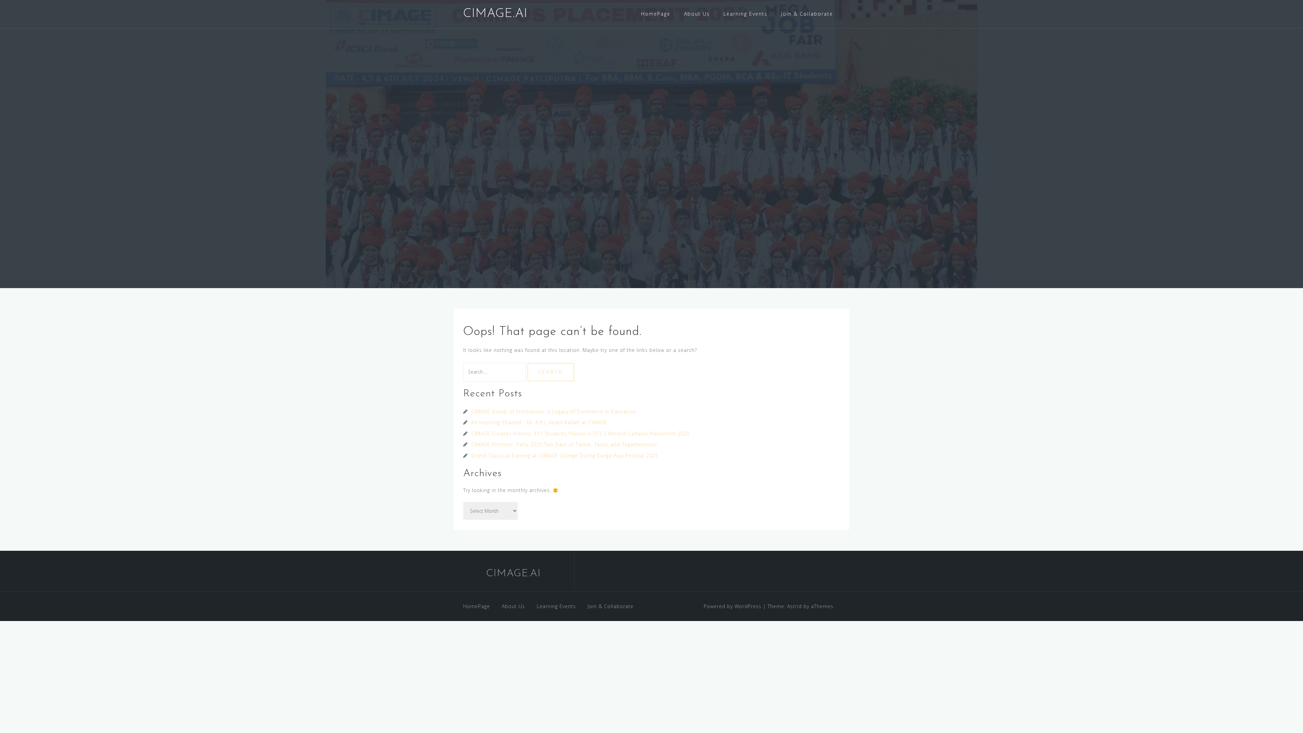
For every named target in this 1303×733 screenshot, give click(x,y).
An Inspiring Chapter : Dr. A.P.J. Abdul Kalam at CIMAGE (539, 422)
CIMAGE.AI (495, 14)
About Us (697, 14)
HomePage (656, 14)
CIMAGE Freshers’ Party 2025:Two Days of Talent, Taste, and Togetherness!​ (564, 444)
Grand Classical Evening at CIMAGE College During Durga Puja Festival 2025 (564, 455)
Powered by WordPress (732, 606)
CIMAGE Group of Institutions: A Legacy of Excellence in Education (553, 411)
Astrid (794, 606)
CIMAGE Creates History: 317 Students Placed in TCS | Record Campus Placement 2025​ (580, 433)
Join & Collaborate (807, 14)
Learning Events (745, 14)
